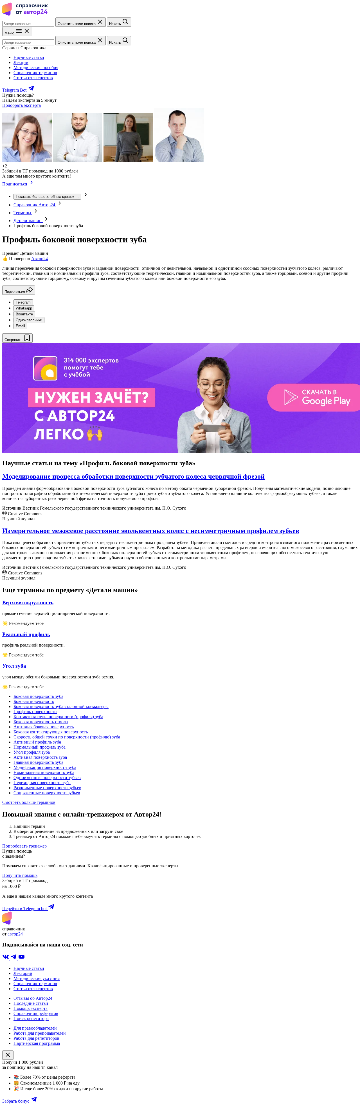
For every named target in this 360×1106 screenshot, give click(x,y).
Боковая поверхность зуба (38, 696)
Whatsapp (24, 308)
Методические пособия (36, 67)
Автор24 (39, 258)
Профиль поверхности (35, 711)
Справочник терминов (35, 72)
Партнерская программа (37, 1043)
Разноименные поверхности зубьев (47, 787)
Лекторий (23, 973)
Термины (23, 212)
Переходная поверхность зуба (42, 782)
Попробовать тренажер (24, 846)
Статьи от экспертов (33, 77)
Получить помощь (19, 875)
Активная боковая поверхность (44, 726)
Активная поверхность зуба (40, 757)
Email (20, 326)
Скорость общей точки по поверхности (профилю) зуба (67, 737)
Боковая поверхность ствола (41, 721)
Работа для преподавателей (40, 1033)
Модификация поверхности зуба (45, 767)
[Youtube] (21, 958)
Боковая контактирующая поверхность (51, 731)
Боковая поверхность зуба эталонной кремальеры (61, 706)
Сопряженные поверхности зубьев (47, 792)
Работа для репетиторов (36, 1038)
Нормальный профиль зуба (40, 747)
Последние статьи (31, 1003)
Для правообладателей (35, 1028)
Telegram (23, 302)
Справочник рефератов (36, 1013)
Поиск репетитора (31, 1018)
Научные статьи (29, 57)
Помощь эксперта (31, 1008)
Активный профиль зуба (37, 742)
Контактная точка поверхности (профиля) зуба (58, 716)
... (47, 196)
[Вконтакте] (6, 958)
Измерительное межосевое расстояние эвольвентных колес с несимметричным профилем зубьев (150, 530)
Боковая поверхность (34, 701)
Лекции (21, 62)
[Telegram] (14, 958)
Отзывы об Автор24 (33, 998)
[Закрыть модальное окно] (8, 1055)
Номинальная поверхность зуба (44, 772)
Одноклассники (29, 320)
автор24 (15, 934)
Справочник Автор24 (35, 204)
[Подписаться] (31, 184)
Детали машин (28, 220)
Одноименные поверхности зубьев (47, 777)
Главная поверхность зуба (38, 762)
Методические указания (37, 978)
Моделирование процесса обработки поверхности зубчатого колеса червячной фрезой (133, 476)
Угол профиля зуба (32, 752)
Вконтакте (24, 314)
